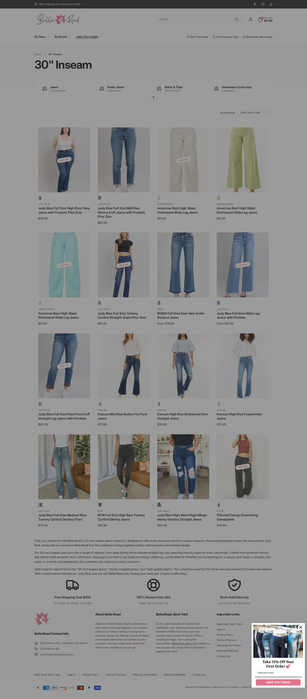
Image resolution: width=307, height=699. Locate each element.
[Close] (300, 627)
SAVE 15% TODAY (278, 682)
